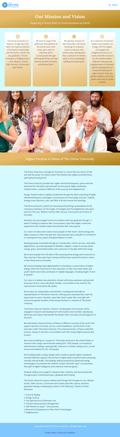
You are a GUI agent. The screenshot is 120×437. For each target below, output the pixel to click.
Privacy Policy (51, 432)
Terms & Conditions (66, 432)
